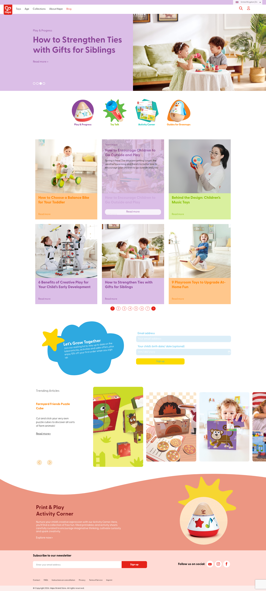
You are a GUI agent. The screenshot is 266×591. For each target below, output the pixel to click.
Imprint (109, 580)
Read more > (40, 62)
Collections (39, 9)
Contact (36, 580)
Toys (18, 9)
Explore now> (44, 537)
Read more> (43, 434)
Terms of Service (96, 580)
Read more (66, 211)
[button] (247, 2)
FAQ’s (46, 580)
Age (27, 9)
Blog (68, 9)
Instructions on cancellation (63, 580)
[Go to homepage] (8, 10)
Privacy (82, 580)
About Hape (56, 9)
